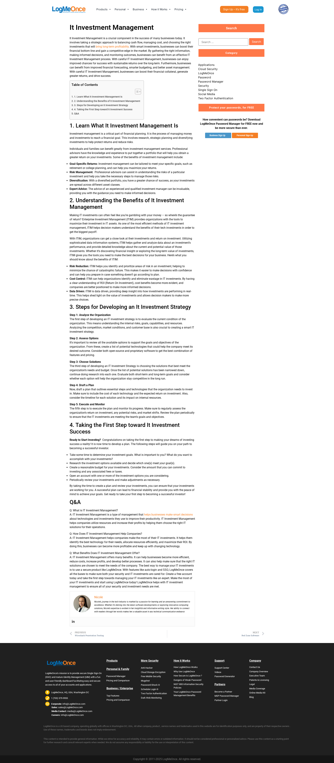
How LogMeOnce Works (186, 667)
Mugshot (145, 680)
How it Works (159, 9)
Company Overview (258, 671)
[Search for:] (223, 42)
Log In (258, 9)
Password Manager (210, 81)
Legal (252, 684)
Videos (217, 672)
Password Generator (224, 676)
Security (203, 85)
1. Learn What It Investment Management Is (98, 96)
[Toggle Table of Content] (136, 92)
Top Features (112, 695)
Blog (251, 697)
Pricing (178, 9)
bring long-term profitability (112, 46)
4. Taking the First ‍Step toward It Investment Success (103, 109)
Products (102, 9)
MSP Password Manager (226, 696)
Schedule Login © (149, 689)
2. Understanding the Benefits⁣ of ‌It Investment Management (107, 101)
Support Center (221, 668)
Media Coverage (257, 688)
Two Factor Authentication (215, 98)
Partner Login (221, 700)
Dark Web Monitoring (151, 697)
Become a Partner (223, 691)
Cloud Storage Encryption (153, 672)
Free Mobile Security (151, 676)
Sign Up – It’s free (234, 9)
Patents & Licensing (259, 680)
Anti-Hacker (147, 668)
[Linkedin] (73, 621)
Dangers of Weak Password (187, 680)
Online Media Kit (257, 692)
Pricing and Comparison (118, 680)
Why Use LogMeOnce (184, 671)
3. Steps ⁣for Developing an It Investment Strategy (101, 105)
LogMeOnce (206, 73)
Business (138, 9)
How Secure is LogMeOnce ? (188, 675)
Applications (206, 65)
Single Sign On (207, 90)
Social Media (206, 94)
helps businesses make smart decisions (168, 514)
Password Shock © (150, 685)
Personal (120, 9)
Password (204, 77)
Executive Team (257, 675)
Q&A (76, 113)
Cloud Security (208, 69)
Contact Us (254, 667)
